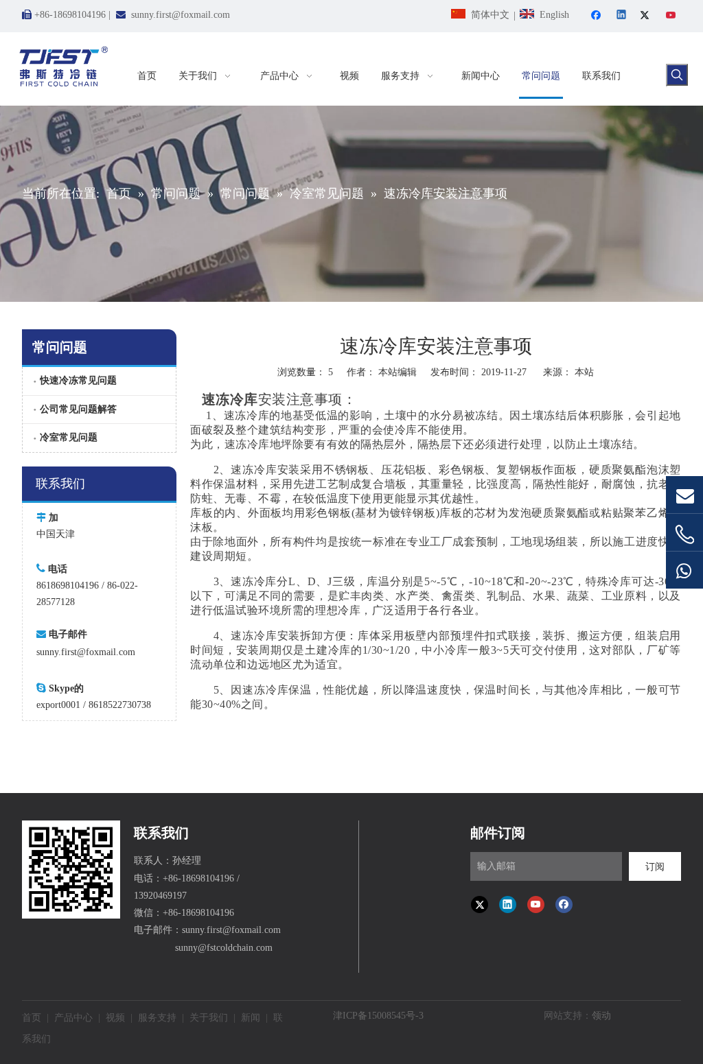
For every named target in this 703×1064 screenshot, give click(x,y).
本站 (584, 372)
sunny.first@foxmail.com (180, 15)
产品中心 (73, 1018)
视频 (115, 1018)
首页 (31, 1018)
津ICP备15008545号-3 (378, 1015)
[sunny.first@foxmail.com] (684, 495)
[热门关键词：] (677, 75)
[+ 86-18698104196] (684, 534)
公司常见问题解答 (78, 409)
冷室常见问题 (68, 437)
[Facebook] (597, 16)
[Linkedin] (622, 16)
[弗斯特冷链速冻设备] (71, 869)
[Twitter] (647, 16)
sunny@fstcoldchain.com (224, 948)
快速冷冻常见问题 (78, 380)
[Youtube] (671, 16)
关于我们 (208, 1018)
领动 (601, 1015)
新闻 (250, 1018)
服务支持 (157, 1018)
